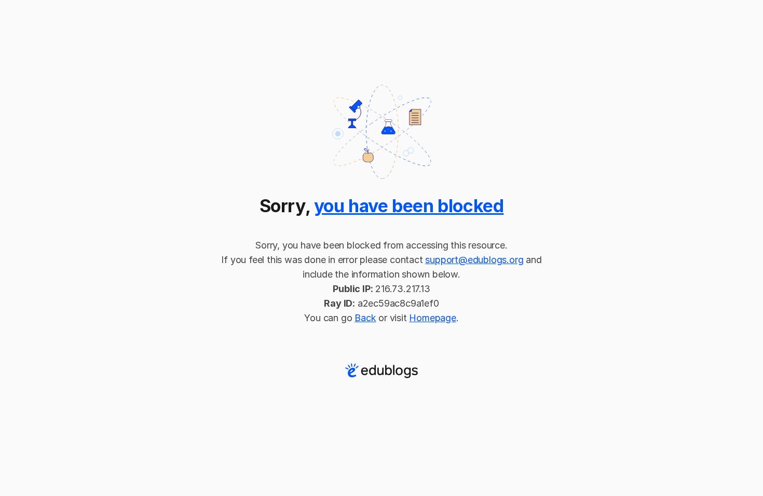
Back (365, 317)
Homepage (432, 317)
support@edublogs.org (474, 259)
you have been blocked (409, 205)
